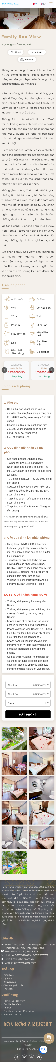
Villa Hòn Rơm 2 (12, 1014)
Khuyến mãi (9, 982)
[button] (4, 370)
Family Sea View (12, 1004)
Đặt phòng (28, 714)
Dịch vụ (7, 978)
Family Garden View (14, 1000)
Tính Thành (34, 1049)
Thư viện (8, 988)
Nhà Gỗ (7, 1007)
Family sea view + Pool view (18, 1011)
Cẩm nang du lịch (13, 985)
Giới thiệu (8, 975)
